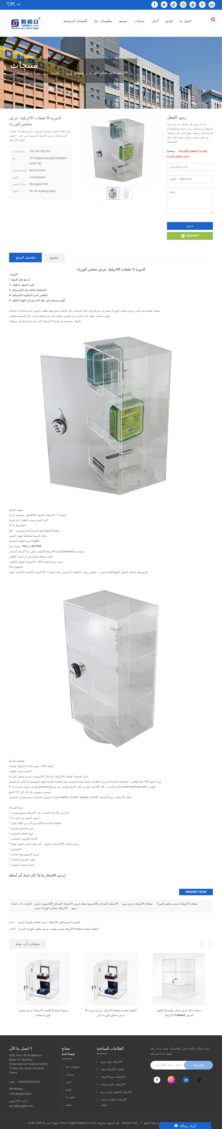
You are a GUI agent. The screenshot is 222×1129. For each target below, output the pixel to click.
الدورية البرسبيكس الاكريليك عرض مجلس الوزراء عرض (49, 922)
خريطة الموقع (151, 1123)
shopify (192, 235)
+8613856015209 (28, 1082)
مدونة (69, 1105)
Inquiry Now (196, 891)
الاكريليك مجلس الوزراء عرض (51, 908)
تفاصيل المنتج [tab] (25, 257)
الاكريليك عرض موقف (47, 74)
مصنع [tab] (54, 257)
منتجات (139, 21)
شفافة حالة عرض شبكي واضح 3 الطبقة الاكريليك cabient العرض (111, 1012)
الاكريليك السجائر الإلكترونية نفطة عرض (96, 904)
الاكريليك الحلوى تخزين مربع (116, 1092)
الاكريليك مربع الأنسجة (113, 1077)
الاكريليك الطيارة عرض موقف (113, 1102)
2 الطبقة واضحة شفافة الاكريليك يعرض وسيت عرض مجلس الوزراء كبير (58, 929)
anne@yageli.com (21, 1106)
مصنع (123, 21)
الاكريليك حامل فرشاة (113, 1084)
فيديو (169, 21)
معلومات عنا (103, 21)
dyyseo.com (130, 1123)
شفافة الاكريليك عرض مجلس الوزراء (177, 904)
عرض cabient (74, 74)
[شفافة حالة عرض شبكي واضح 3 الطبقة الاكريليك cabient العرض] (111, 979)
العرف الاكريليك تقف (112, 1069)
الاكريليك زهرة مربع (111, 1062)
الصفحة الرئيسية (75, 21)
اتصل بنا (185, 21)
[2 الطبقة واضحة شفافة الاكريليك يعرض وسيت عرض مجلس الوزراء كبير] (43, 979)
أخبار (155, 21)
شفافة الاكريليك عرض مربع (137, 904)
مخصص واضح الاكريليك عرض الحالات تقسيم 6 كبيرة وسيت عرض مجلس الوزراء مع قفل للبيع (179, 1012)
